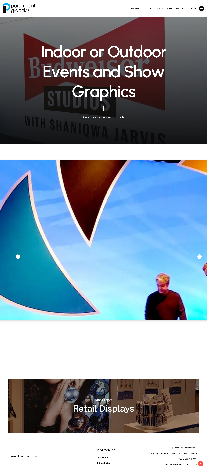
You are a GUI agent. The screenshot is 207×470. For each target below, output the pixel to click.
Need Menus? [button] (105, 450)
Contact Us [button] (103, 457)
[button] (201, 8)
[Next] (199, 256)
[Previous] (18, 256)
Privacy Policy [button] (103, 463)
